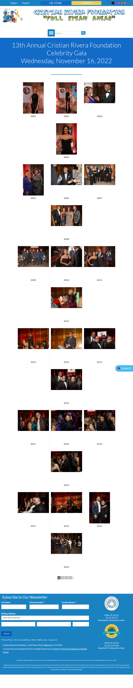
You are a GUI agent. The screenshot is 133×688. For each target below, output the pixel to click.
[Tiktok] (125, 3)
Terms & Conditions (22, 640)
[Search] (83, 33)
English (14, 3)
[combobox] (68, 33)
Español (25, 3)
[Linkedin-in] (119, 3)
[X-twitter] (113, 3)
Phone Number (40, 602)
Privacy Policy (7, 640)
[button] (51, 33)
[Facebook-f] (110, 3)
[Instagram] (116, 3)
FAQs (33, 640)
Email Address (73, 602)
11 (70, 578)
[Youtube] (122, 3)
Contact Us (52, 640)
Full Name (5, 602)
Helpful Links (42, 640)
